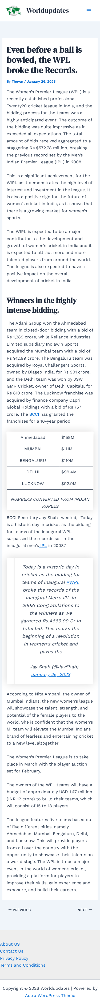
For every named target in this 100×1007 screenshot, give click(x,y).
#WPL (72, 582)
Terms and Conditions (22, 965)
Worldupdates (47, 10)
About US (10, 944)
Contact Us (11, 951)
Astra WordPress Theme (50, 995)
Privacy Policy (14, 958)
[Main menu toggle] (89, 10)
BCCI (34, 414)
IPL (43, 545)
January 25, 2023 (50, 674)
